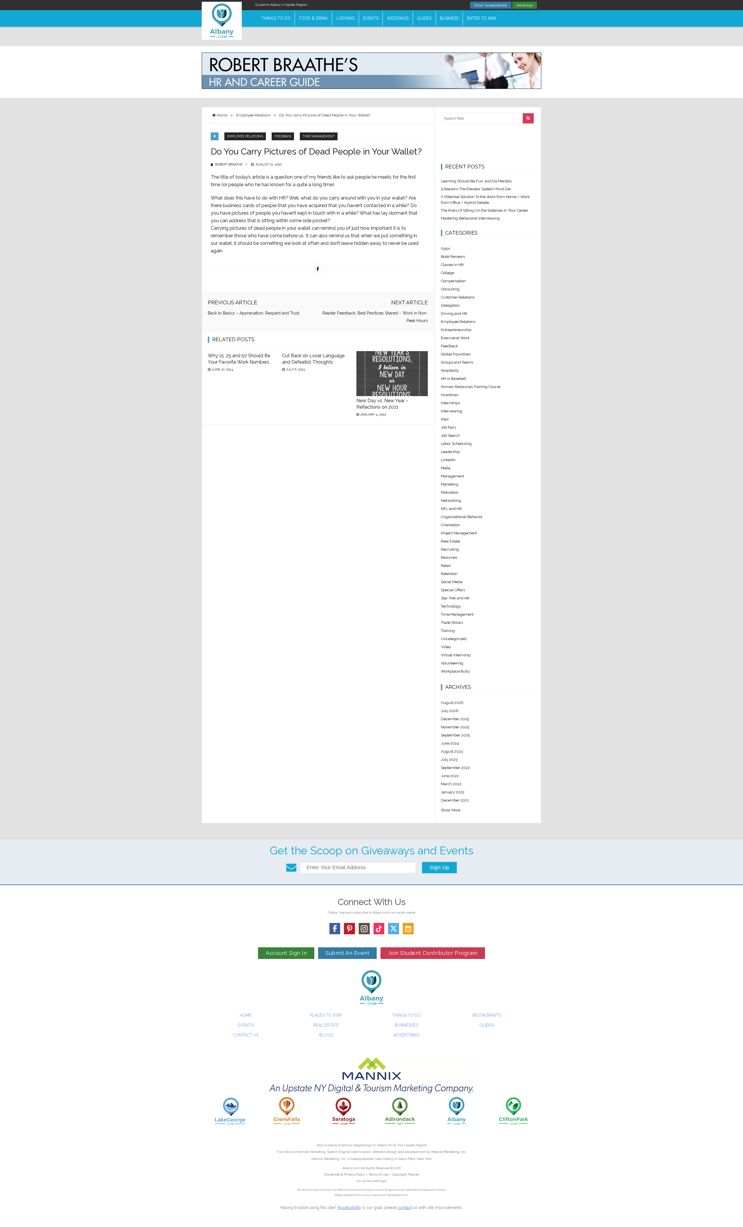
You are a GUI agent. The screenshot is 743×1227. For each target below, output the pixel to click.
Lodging (345, 18)
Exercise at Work (455, 338)
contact (405, 1207)
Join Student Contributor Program (432, 953)
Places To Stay (326, 1015)
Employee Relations (245, 136)
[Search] (528, 118)
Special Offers (453, 590)
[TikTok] (379, 928)
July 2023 (449, 759)
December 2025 (455, 719)
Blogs (326, 1035)
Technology (451, 606)
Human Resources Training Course (470, 387)
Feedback (283, 136)
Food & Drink (313, 18)
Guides (424, 18)
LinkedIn (448, 460)
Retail (446, 565)
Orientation (450, 525)
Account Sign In (286, 953)
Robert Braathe (229, 164)
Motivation (450, 492)
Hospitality (450, 370)
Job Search (450, 435)
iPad (444, 419)
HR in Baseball (453, 378)
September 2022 (455, 768)
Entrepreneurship (456, 330)
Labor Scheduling (456, 443)
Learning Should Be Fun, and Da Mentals (476, 181)
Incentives (449, 395)
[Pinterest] (349, 928)
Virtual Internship (456, 655)
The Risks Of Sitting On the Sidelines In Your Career (484, 210)
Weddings (398, 18)
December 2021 (455, 800)
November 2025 (455, 727)
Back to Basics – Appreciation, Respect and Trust (253, 313)
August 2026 (452, 702)
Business (449, 18)
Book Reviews (453, 256)
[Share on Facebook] (317, 269)
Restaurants (487, 1015)
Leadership (450, 452)
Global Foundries (455, 354)
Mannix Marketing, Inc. (449, 1152)
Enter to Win (481, 18)
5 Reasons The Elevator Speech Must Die (476, 189)
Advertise (525, 5)
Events (370, 18)
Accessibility (349, 1207)
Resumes (449, 557)
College (447, 273)
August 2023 (452, 751)
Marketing (449, 484)
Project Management (459, 533)
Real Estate (450, 541)
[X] (393, 928)
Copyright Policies (405, 1174)
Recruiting (450, 549)
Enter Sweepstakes (491, 5)
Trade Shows (452, 622)
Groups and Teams (457, 362)
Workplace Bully (455, 671)
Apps (445, 248)
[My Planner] (408, 928)
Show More (450, 810)
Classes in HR (452, 265)
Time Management (319, 136)
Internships (450, 403)
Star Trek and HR (455, 598)
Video (446, 647)
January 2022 (452, 792)
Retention (449, 574)
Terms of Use (378, 1174)
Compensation (453, 281)
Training (448, 630)
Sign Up (439, 867)
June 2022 (450, 776)
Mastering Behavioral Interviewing (470, 218)
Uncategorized (453, 639)
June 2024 (450, 743)
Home (246, 1015)
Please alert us (344, 1195)
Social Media (452, 582)
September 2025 (455, 735)
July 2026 (449, 711)
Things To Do (276, 18)
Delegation (450, 305)
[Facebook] (334, 928)
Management (452, 476)
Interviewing (451, 411)
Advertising (406, 1035)
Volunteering (452, 663)
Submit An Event (347, 953)
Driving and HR (454, 313)
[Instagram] (364, 928)
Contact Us (246, 1035)
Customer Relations (458, 297)
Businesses (406, 1025)
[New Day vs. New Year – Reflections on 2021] (392, 373)
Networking (451, 500)
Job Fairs (448, 427)
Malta (445, 468)
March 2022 (451, 784)
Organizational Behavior (462, 517)
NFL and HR (451, 508)
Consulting (450, 289)
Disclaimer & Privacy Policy (345, 1174)
